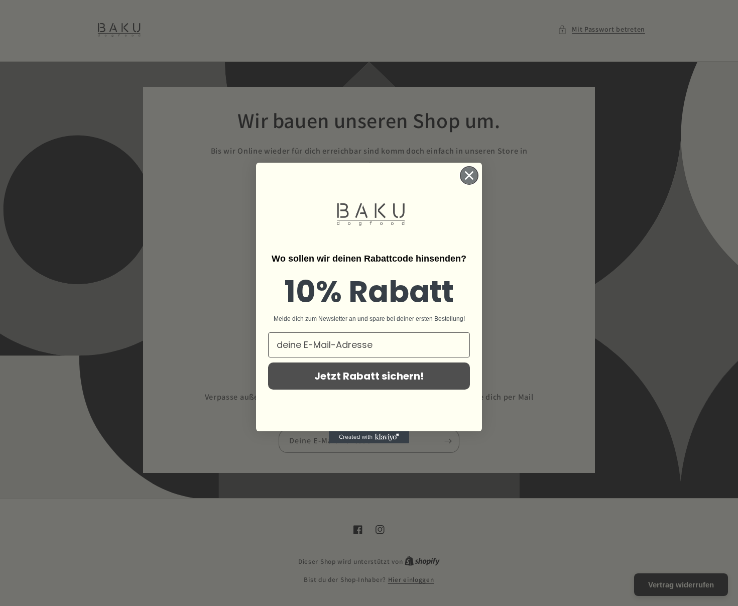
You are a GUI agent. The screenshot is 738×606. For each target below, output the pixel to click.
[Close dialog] (469, 175)
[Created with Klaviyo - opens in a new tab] (369, 437)
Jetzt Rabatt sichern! (369, 376)
